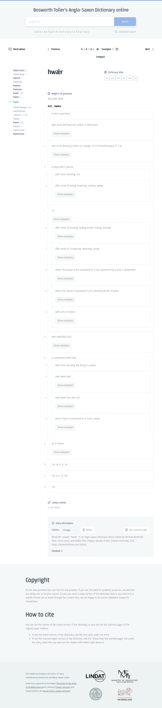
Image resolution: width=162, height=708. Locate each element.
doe (124, 78)
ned (112, 78)
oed (107, 78)
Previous (55, 49)
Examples (106, 49)
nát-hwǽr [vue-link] (55, 507)
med (118, 78)
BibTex (89, 530)
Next (148, 49)
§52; (50, 98)
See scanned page (137, 530)
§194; (55, 98)
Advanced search (127, 32)
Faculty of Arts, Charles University (56, 691)
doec (130, 78)
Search (125, 22)
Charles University (63, 687)
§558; (60, 98)
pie (136, 78)
